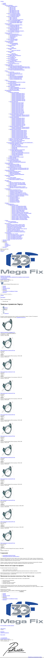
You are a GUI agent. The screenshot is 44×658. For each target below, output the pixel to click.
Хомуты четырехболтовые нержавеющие (18, 162)
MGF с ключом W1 (13, 17)
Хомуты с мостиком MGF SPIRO (13, 20)
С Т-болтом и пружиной (14, 31)
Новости (7, 291)
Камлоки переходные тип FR (17, 107)
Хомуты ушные (10, 51)
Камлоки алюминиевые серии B (18, 94)
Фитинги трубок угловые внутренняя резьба (20, 217)
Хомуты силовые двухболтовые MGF (14, 27)
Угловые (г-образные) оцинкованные (17, 174)
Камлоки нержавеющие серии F (18, 123)
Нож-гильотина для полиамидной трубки (15, 230)
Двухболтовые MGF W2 (14, 29)
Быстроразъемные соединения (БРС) (12, 90)
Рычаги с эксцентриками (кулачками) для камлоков (20, 138)
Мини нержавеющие (14, 43)
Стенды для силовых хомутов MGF (14, 236)
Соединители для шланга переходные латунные (19, 194)
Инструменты (7, 223)
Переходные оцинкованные (15, 173)
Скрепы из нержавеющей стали (16, 79)
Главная (4, 3)
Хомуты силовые (8, 23)
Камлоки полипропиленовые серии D (19, 133)
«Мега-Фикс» (3, 628)
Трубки (6, 220)
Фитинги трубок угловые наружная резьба (20, 216)
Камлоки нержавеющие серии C (18, 120)
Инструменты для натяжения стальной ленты (16, 231)
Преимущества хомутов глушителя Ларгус (11, 556)
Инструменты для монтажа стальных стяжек (16, 226)
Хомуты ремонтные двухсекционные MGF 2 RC (19, 169)
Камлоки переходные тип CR (17, 104)
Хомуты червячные (9, 5)
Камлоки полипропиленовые (15, 129)
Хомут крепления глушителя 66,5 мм (7, 478)
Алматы (2, 1)
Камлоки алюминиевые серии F (18, 98)
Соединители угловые (14, 198)
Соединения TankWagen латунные (16, 143)
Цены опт (5, 240)
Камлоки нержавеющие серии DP (18, 125)
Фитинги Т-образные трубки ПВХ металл (20, 212)
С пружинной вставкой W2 (15, 14)
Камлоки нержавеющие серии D (18, 121)
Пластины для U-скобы (14, 89)
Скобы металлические (11, 83)
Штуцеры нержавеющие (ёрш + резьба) (17, 182)
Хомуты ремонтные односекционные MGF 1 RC (19, 168)
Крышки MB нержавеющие (17, 153)
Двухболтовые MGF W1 (14, 28)
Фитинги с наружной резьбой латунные (20, 146)
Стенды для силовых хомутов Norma (14, 238)
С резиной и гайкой (13, 40)
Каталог (4, 4)
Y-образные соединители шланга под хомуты (18, 193)
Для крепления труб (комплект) (16, 34)
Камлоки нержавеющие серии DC (18, 124)
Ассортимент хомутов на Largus (9, 555)
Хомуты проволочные (11, 48)
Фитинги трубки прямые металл (18, 210)
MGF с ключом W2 (13, 18)
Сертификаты (7, 245)
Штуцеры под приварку (12, 185)
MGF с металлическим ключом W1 (16, 19)
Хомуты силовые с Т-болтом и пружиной (15, 30)
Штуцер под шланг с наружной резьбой (17, 183)
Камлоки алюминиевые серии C (18, 95)
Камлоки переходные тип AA (18, 108)
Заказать (2, 504)
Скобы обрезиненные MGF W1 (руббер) (17, 82)
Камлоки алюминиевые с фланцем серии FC (20, 115)
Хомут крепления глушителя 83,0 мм (7, 543)
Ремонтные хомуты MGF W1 (15, 165)
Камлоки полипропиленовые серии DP (19, 137)
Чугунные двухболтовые (14, 63)
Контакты (5, 247)
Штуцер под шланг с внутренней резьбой (18, 184)
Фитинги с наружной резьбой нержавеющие (20, 152)
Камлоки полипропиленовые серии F (19, 135)
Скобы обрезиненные (11, 81)
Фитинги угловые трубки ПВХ (18, 211)
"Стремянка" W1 (13, 57)
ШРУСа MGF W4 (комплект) (15, 55)
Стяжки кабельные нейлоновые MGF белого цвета (20, 66)
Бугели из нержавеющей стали (16, 78)
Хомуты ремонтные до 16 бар (13, 164)
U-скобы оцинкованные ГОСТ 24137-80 (17, 88)
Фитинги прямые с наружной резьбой (19, 218)
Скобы (6, 80)
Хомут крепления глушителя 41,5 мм (7, 371)
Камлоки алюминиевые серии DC (18, 99)
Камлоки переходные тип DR (17, 105)
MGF (11, 46)
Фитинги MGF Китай (14, 205)
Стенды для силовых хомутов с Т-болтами (15, 234)
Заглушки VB (14, 148)
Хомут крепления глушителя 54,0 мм (7, 457)
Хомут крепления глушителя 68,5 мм (7, 521)
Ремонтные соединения (9, 170)
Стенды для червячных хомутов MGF (14, 235)
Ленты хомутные (10, 71)
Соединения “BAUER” (11, 157)
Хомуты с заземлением (11, 60)
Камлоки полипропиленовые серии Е (19, 134)
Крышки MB (14, 147)
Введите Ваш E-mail (4, 591)
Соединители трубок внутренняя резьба (20, 215)
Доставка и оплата (6, 239)
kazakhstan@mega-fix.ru (5, 279)
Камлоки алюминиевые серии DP (18, 100)
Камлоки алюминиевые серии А (18, 93)
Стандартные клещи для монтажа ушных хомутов (17, 228)
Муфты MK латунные (16, 144)
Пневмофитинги (10, 204)
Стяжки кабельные (8, 64)
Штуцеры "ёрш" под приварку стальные (17, 186)
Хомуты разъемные (11, 58)
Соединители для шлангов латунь (14, 189)
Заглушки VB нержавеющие (17, 154)
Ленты (6, 70)
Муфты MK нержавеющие (17, 150)
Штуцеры (7, 180)
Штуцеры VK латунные (16, 145)
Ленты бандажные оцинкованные (16, 75)
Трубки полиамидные (11, 221)
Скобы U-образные (11, 86)
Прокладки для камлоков (17, 141)
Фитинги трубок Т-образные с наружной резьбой (21, 213)
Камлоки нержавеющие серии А (18, 117)
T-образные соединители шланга (16, 191)
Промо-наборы (8, 232)
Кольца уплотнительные (14, 155)
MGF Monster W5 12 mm (14, 12)
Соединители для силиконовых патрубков (15, 195)
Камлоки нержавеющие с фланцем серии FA (20, 127)
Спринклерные (13, 37)
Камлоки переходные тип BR (17, 103)
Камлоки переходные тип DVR (18, 112)
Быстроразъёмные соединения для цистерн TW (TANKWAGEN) (20, 142)
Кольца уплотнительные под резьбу (17, 156)
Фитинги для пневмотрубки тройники (19, 208)
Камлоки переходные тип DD (18, 110)
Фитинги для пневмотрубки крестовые (19, 209)
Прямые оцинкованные (14, 172)
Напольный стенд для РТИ (12, 233)
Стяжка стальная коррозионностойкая (17, 69)
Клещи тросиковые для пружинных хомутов (16, 225)
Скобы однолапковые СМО (15, 84)
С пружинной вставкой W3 (15, 15)
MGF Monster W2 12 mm (14, 11)
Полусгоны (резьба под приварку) (14, 178)
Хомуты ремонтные (9, 163)
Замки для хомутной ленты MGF (16, 73)
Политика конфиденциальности (4, 632)
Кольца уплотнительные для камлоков (17, 140)
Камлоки (9, 91)
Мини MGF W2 (15, 44)
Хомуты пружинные (11, 45)
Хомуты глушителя (11, 56)
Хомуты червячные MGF (12, 6)
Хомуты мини (10, 42)
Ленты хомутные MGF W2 (15, 72)
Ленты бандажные (11, 74)
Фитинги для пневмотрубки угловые (19, 207)
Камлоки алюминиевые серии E (18, 97)
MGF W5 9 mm (12, 9)
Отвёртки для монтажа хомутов (13, 229)
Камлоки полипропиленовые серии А (19, 130)
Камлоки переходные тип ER (17, 106)
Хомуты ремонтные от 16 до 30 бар (14, 167)
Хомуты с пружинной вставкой (13, 13)
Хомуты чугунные (11, 62)
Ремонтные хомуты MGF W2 (15, 166)
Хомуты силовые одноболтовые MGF (14, 24)
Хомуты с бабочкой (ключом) (13, 16)
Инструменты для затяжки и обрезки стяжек (16, 224)
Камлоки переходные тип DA (18, 109)
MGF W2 (13, 53)
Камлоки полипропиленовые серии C (19, 132)
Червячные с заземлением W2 (15, 61)
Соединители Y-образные (15, 200)
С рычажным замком (14, 59)
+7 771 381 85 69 (3, 278)
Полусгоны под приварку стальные (17, 179)
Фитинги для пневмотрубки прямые (19, 206)
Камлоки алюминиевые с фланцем (16, 113)
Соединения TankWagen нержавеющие (17, 149)
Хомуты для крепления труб (12, 33)
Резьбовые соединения (9, 175)
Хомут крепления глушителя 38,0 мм (7, 350)
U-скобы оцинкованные (14, 87)
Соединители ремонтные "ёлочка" (14, 171)
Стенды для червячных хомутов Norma (15, 237)
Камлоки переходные (14, 101)
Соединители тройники (14, 199)
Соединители (7, 188)
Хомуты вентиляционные (12, 39)
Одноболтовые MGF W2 (14, 26)
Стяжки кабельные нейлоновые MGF (14, 65)
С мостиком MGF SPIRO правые (16, 21)
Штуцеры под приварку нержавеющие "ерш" (18, 187)
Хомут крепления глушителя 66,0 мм (7, 500)
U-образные (12, 38)
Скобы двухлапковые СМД (15, 85)
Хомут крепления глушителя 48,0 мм (7, 414)
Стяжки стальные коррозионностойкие (15, 68)
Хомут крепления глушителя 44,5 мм (7, 393)
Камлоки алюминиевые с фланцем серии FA (20, 114)
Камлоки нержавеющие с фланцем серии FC (20, 128)
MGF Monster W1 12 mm (14, 10)
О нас (4, 291)
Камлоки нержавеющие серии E (18, 122)
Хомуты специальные (9, 41)
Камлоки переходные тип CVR (18, 111)
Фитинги (7, 203)
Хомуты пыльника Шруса (12, 54)
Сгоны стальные (13, 177)
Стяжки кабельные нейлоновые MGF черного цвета (20, 67)
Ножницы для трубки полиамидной (14, 227)
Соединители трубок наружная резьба (19, 214)
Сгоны (8, 176)
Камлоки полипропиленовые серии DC (19, 136)
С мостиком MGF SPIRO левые (16, 22)
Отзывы (6, 246)
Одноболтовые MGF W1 (14, 25)
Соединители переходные (15, 197)
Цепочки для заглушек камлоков (16, 139)
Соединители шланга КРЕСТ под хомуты (18, 192)
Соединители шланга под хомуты (16, 190)
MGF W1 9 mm (12, 7)
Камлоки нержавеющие (14, 116)
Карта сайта (2, 634)
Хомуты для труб (8, 32)
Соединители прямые (14, 196)
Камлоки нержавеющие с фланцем (16, 126)
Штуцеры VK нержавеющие (17, 151)
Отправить (21, 591)
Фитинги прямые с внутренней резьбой (20, 219)
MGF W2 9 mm (12, 8)
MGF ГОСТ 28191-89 (16, 50)
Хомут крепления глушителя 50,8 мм (7, 436)
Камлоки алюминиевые (14, 92)
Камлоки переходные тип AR (17, 102)
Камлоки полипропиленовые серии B (19, 131)
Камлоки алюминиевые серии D (18, 96)
